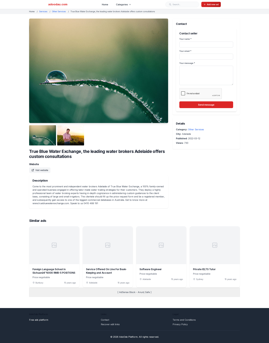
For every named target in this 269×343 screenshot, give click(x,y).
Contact (105, 319)
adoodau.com (57, 4)
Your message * (187, 63)
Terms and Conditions (184, 319)
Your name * (185, 39)
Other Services (59, 11)
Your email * (185, 51)
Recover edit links (110, 324)
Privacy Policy (180, 324)
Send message (206, 104)
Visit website (41, 170)
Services (43, 11)
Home (105, 4)
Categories (122, 4)
